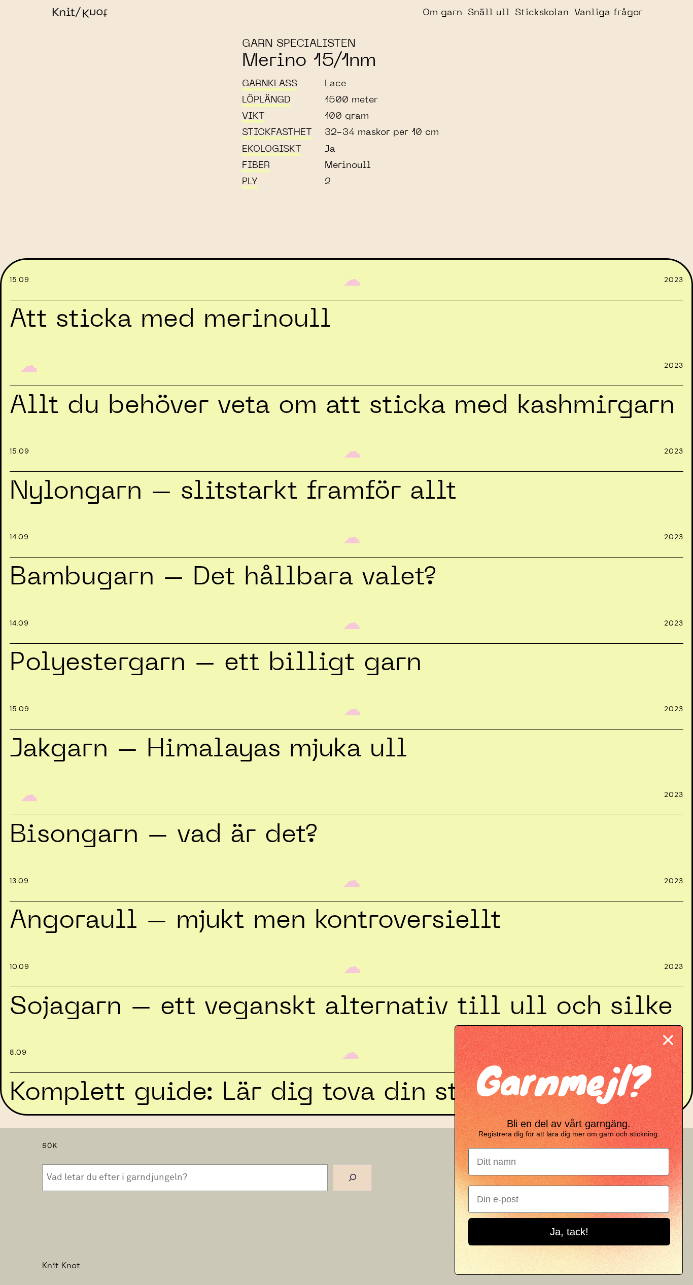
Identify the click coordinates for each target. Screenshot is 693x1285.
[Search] (352, 1177)
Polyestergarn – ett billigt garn (216, 662)
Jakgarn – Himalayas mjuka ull (208, 748)
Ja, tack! (569, 1231)
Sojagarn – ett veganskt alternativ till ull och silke (341, 1006)
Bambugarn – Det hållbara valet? (222, 576)
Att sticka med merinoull (170, 319)
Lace (335, 83)
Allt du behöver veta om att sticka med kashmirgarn (342, 405)
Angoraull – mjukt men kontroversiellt (255, 920)
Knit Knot (61, 1266)
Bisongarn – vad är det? (163, 834)
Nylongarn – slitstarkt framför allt (233, 491)
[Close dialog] (668, 1040)
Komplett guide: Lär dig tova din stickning (282, 1092)
